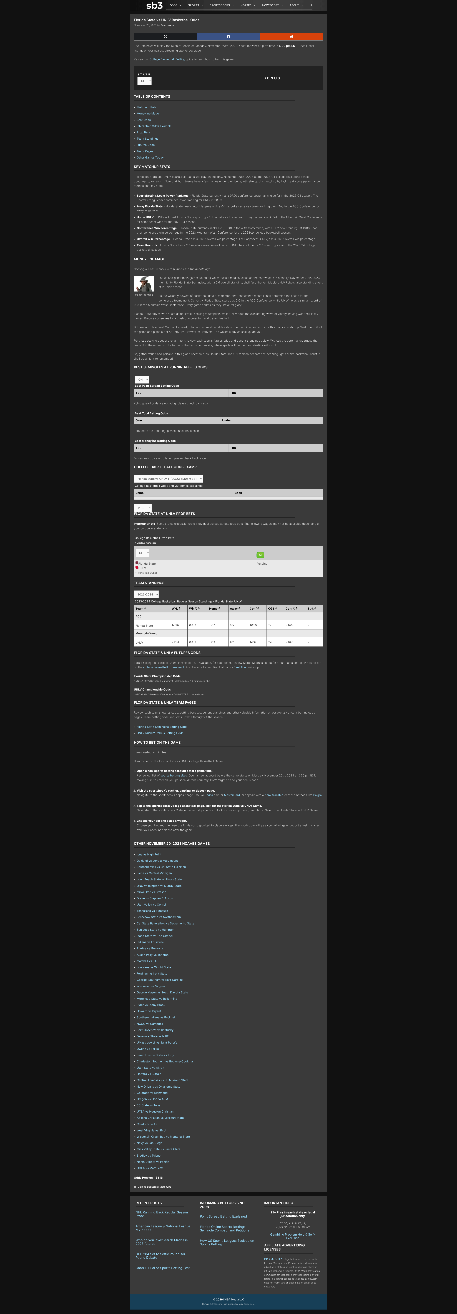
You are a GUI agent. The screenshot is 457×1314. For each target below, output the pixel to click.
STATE (144, 74)
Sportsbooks (220, 5)
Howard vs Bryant (149, 1011)
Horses (246, 5)
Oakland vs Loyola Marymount (157, 860)
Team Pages (145, 151)
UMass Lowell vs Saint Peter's (157, 1042)
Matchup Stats (146, 107)
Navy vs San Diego (149, 1143)
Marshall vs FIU (147, 961)
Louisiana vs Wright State (154, 967)
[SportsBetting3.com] (155, 5)
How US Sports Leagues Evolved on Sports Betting (227, 1242)
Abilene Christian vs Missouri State (160, 1117)
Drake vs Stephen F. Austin (155, 898)
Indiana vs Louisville (150, 942)
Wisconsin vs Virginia (151, 986)
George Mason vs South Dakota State (162, 992)
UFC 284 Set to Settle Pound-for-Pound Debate (161, 1255)
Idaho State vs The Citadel (155, 936)
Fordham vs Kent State (152, 973)
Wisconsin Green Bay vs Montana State (163, 1136)
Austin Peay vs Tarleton (153, 955)
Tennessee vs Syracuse (152, 910)
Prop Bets (143, 132)
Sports (193, 5)
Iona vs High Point (149, 854)
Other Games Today (150, 157)
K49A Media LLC (273, 1259)
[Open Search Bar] (309, 5)
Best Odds (144, 120)
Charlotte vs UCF (148, 1124)
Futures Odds (146, 145)
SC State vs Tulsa (148, 1105)
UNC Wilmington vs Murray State (159, 886)
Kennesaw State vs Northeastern (159, 917)
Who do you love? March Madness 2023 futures (162, 1242)
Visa (210, 795)
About (294, 5)
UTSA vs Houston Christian (155, 1111)
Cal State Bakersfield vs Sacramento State (165, 923)
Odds (173, 5)
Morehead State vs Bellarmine (157, 998)
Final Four (240, 667)
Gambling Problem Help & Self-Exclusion (292, 1236)
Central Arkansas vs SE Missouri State (162, 1080)
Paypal (317, 795)
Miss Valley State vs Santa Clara (158, 1149)
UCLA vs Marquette (150, 1168)
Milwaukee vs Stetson (151, 892)
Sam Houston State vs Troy (155, 1055)
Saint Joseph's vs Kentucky (155, 1030)
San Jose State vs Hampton (155, 929)
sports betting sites (173, 775)
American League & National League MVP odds (163, 1228)
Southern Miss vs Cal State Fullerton (161, 867)
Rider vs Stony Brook (151, 1005)
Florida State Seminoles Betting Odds (162, 726)
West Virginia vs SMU (151, 1130)
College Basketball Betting (167, 59)
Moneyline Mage (148, 113)
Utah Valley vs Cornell (152, 904)
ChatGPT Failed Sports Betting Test (163, 1268)
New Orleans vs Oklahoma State (158, 1086)
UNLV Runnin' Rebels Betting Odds (160, 733)
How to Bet (270, 5)
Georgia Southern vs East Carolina (160, 979)
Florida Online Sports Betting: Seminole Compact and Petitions (224, 1228)
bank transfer (274, 795)
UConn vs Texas (148, 1048)
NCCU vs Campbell (150, 1024)
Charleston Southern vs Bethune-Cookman (165, 1061)
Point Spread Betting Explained (223, 1216)
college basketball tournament (163, 667)
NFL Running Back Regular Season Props (162, 1214)
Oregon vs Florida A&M (152, 1099)
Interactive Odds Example (154, 126)
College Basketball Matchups (154, 1186)
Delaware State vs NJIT (153, 1036)
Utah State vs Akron (150, 1067)
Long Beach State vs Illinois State (159, 879)
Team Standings (147, 138)
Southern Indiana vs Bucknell (156, 1017)
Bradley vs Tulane (148, 1155)
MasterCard (232, 795)
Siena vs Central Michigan (154, 873)
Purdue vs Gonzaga (150, 948)
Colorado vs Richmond (152, 1093)
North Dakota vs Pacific (153, 1162)
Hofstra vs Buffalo (149, 1074)
